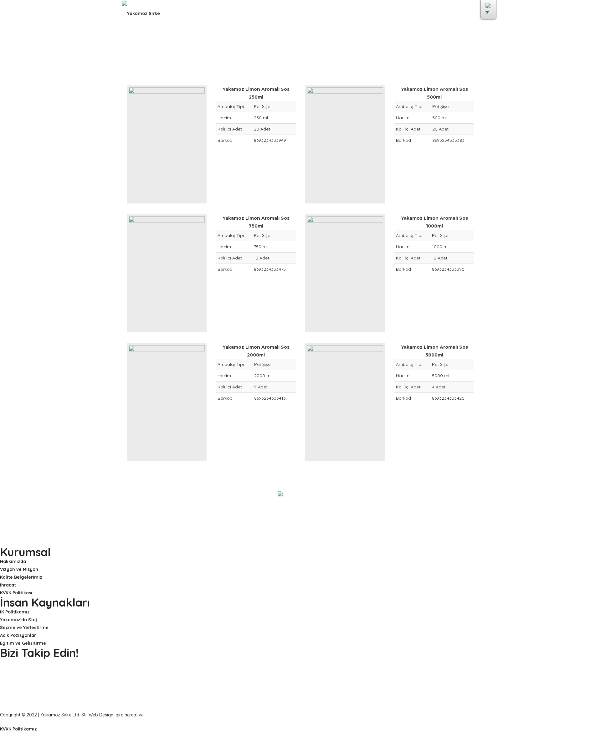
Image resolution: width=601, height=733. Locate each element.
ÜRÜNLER (319, 13)
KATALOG (376, 13)
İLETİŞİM (406, 13)
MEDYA (348, 13)
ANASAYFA (192, 13)
